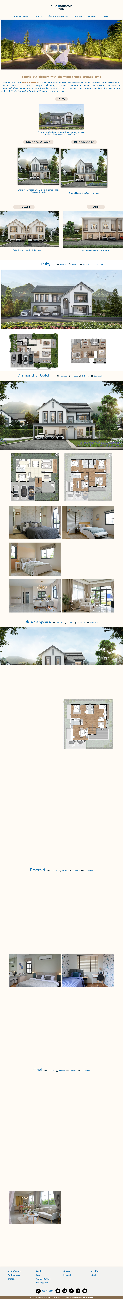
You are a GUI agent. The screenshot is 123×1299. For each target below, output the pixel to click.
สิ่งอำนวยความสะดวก (58, 16)
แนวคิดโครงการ (21, 16)
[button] (35, 522)
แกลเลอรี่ (78, 16)
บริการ (106, 16)
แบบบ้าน (38, 16)
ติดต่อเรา (92, 16)
